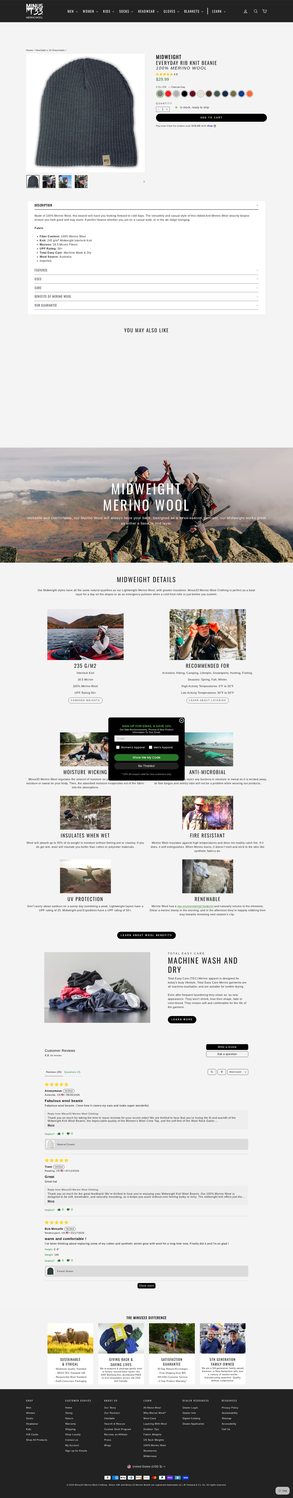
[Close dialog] (181, 720)
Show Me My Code (146, 757)
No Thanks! (146, 766)
